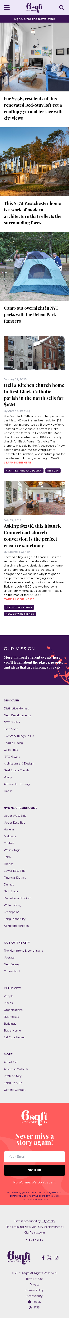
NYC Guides (12, 722)
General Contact (14, 1090)
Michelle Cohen (19, 551)
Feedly (36, 1301)
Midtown (10, 836)
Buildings (10, 1023)
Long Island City (14, 919)
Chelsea (9, 843)
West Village (12, 850)
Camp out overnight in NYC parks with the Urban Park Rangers (31, 314)
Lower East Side (14, 870)
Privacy (34, 1284)
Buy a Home (12, 1030)
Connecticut (12, 971)
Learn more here (17, 462)
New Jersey (12, 964)
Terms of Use (18, 1195)
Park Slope (11, 891)
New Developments (17, 715)
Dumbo (9, 884)
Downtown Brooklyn (17, 898)
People (8, 996)
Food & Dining (13, 743)
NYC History (12, 756)
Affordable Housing (17, 784)
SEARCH (62, 7)
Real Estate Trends (20, 614)
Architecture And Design (24, 470)
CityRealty (48, 1221)
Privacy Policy (41, 1195)
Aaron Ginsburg (19, 411)
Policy (8, 777)
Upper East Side (14, 822)
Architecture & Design (19, 763)
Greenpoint (11, 912)
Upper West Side (15, 815)
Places (8, 1003)
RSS (37, 1307)
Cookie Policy (34, 1290)
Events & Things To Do (19, 736)
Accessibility (34, 1296)
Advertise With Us (16, 1069)
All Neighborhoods (16, 926)
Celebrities (11, 750)
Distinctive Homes (19, 607)
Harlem (9, 829)
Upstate (9, 957)
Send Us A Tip (13, 1083)
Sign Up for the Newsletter (34, 19)
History (53, 470)
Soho (7, 857)
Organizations (13, 1010)
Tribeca (8, 864)
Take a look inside (19, 599)
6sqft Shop (11, 729)
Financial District (15, 877)
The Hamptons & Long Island (23, 950)
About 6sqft (12, 1062)
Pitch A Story (12, 1076)
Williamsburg (12, 905)
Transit (8, 791)
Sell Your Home (14, 1037)
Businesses (11, 1017)
